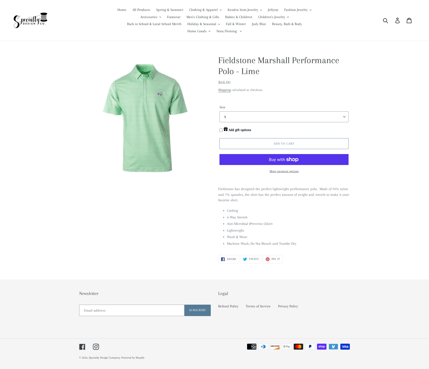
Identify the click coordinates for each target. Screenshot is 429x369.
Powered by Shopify (132, 357)
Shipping (224, 90)
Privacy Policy (288, 306)
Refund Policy (228, 306)
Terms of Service (258, 306)
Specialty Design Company (104, 357)
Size (222, 107)
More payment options (284, 171)
